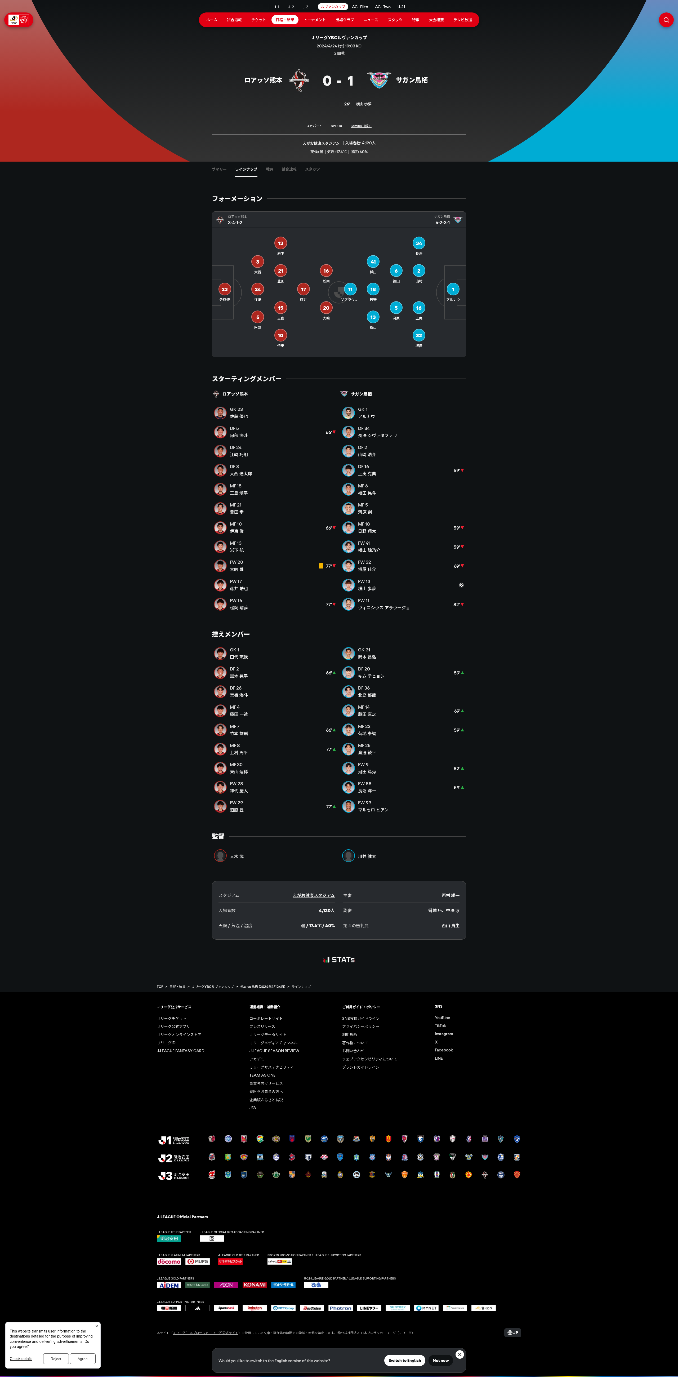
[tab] (219, 169)
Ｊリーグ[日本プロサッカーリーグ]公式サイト (205, 1333)
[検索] (666, 19)
